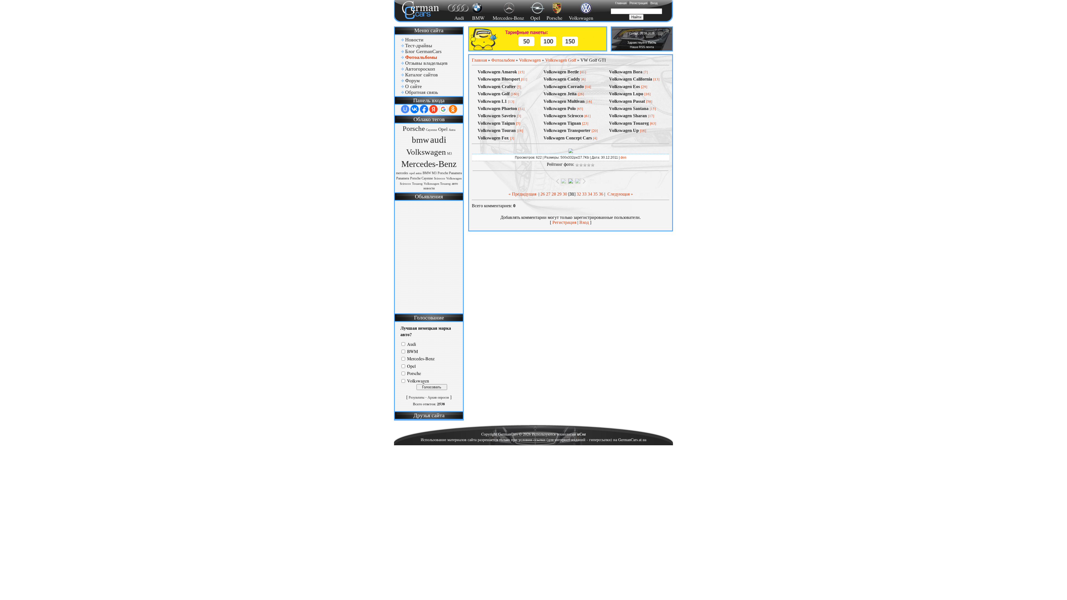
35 (595, 194)
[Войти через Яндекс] (433, 109)
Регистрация (638, 3)
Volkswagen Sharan (628, 115)
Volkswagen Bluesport (499, 79)
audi (438, 139)
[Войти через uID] (405, 109)
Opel (535, 17)
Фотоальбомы (421, 57)
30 (565, 194)
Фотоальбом (503, 60)
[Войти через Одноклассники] (453, 109)
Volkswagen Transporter (567, 130)
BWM (412, 351)
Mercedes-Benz (507, 17)
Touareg (417, 183)
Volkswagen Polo (560, 108)
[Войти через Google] (443, 109)
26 (542, 194)
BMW (477, 17)
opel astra (415, 173)
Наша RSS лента (642, 47)
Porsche (554, 17)
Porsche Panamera (450, 173)
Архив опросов (438, 397)
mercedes (402, 173)
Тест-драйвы (418, 45)
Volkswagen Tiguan (562, 123)
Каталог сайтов (421, 75)
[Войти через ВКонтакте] (414, 109)
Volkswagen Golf (560, 60)
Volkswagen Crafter (497, 86)
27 (548, 194)
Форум (412, 80)
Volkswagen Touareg (437, 183)
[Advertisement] (428, 256)
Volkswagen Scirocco (563, 115)
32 (579, 194)
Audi (456, 17)
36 (601, 194)
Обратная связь (421, 92)
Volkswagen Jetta (560, 93)
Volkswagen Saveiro (497, 115)
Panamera (402, 178)
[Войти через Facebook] (424, 109)
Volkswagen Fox (493, 138)
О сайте (413, 86)
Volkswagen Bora (625, 71)
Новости (414, 39)
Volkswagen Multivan (564, 101)
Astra (452, 129)
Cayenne (431, 129)
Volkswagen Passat (627, 101)
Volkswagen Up (624, 130)
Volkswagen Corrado (564, 86)
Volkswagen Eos (624, 86)
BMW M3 (430, 173)
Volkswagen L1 (492, 101)
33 (584, 194)
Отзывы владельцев (426, 63)
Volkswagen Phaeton (497, 108)
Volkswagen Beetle (561, 71)
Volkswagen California (630, 79)
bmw (420, 140)
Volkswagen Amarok (497, 71)
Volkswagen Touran (497, 130)
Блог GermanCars (423, 51)
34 (590, 194)
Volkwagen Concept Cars (568, 138)
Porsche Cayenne (421, 178)
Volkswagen (581, 17)
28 (554, 194)
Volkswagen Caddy (562, 79)
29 (559, 194)
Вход (653, 3)
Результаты (416, 397)
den (623, 157)
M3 (449, 154)
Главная (621, 3)
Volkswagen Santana (629, 108)
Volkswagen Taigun (496, 123)
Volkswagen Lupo (626, 93)
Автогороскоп (420, 69)
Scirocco (439, 178)
